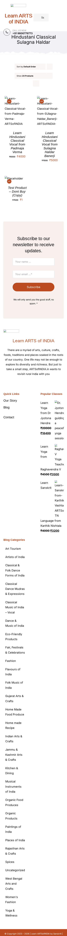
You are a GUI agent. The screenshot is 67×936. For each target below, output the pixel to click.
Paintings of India (13, 829)
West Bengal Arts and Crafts (13, 883)
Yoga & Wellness (11, 913)
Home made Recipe (13, 725)
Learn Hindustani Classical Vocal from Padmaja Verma (17, 142)
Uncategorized (15, 870)
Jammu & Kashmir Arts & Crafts (13, 754)
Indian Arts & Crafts (13, 739)
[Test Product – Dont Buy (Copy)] (14, 178)
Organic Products (11, 816)
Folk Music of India (14, 685)
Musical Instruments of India (13, 786)
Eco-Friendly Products (13, 636)
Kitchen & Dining (11, 771)
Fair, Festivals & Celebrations (15, 650)
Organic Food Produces (14, 802)
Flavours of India (12, 672)
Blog (6, 407)
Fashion (10, 660)
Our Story (10, 400)
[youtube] (41, 383)
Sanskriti (57, 933)
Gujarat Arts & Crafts (14, 698)
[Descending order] (50, 66)
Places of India (15, 840)
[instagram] (36, 383)
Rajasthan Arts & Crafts (15, 851)
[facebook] (26, 383)
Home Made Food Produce (14, 712)
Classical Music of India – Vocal (14, 607)
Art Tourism (13, 548)
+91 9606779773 (22, 33)
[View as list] (36, 83)
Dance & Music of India (14, 623)
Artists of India (15, 557)
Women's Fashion (11, 899)
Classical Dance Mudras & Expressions (15, 589)
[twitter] (31, 383)
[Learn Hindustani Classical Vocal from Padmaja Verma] (17, 98)
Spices (9, 862)
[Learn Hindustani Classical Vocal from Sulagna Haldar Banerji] (49, 98)
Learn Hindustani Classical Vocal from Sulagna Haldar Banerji (50, 144)
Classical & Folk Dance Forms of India (14, 570)
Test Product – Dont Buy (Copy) (17, 191)
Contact (8, 417)
